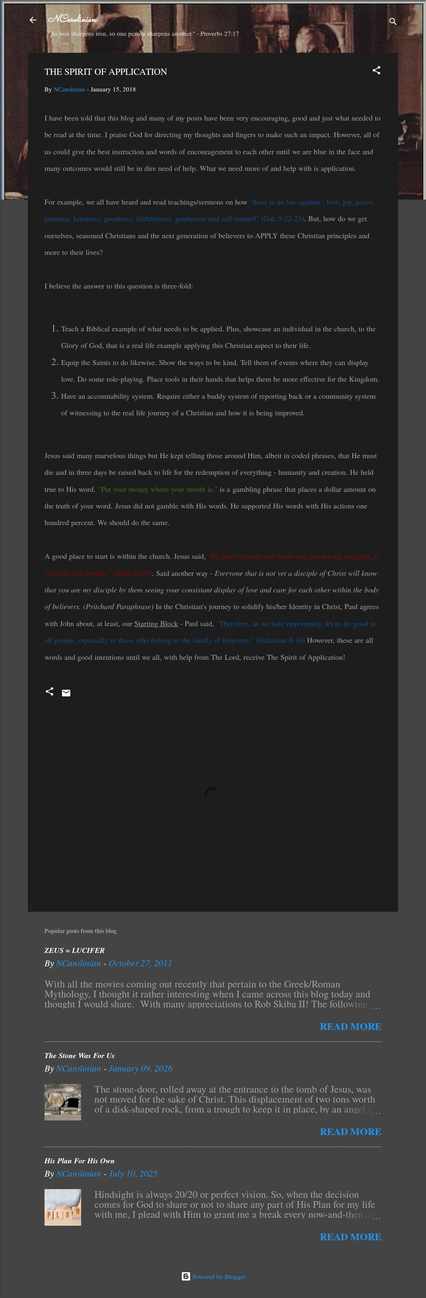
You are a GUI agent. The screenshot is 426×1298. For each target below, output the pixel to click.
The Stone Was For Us (80, 1055)
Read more (350, 1026)
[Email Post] (66, 695)
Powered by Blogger (218, 1276)
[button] (376, 71)
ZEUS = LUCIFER (75, 950)
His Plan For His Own (80, 1160)
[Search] (393, 22)
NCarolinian (72, 19)
